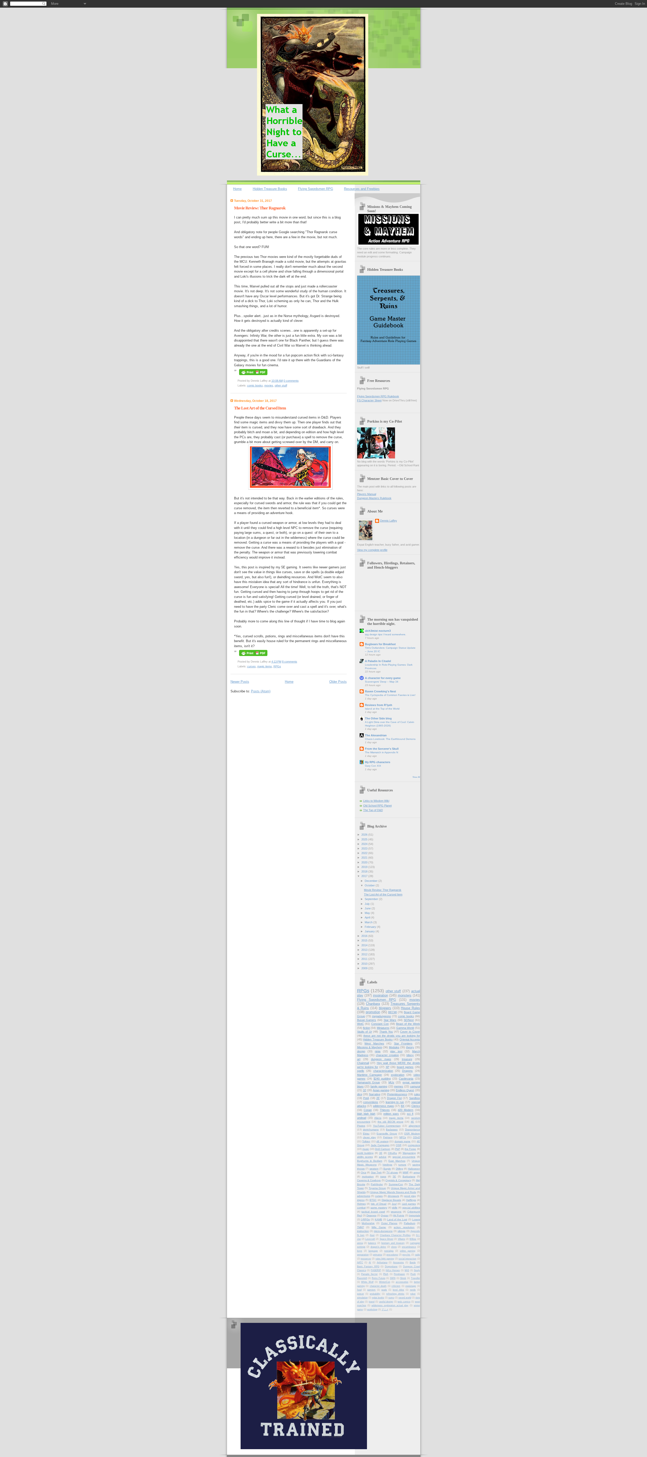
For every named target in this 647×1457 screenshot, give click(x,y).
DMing (399, 1168)
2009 (364, 968)
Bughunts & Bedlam (369, 1160)
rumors (402, 1164)
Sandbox (414, 1098)
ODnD (416, 1137)
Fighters (387, 1137)
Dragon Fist (394, 1098)
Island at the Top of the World (382, 708)
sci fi (410, 1113)
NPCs (402, 1137)
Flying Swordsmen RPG (315, 189)
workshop (372, 1309)
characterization (383, 1070)
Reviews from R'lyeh (378, 705)
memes (398, 1086)
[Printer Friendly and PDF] (253, 375)
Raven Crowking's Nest (380, 691)
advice (382, 1156)
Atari (372, 1235)
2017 (364, 876)
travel (372, 1301)
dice (359, 1094)
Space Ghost (386, 1239)
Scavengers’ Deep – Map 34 (381, 681)
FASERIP (376, 1270)
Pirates (361, 1125)
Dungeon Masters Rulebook (374, 498)
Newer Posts (239, 682)
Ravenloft (362, 1278)
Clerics (415, 1105)
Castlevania (406, 1078)
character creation (387, 1055)
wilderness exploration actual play (390, 1305)
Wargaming (409, 1153)
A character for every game (383, 677)
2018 (364, 871)
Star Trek (376, 1172)
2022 (364, 853)
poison (360, 1294)
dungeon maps (381, 1059)
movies (268, 385)
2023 (364, 848)
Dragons (407, 1070)
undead (361, 1117)
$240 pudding (382, 1078)
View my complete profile (372, 549)
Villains (401, 1239)
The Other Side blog (378, 718)
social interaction (407, 1258)
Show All (416, 777)
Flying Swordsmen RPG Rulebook (378, 396)
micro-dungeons (383, 1231)
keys (359, 1251)
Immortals (414, 1215)
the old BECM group (390, 1121)
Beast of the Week (408, 1023)
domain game (403, 1141)
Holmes (361, 1203)
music (365, 1149)
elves (394, 1247)
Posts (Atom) (260, 691)
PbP (397, 1149)
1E (364, 1090)
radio (417, 1254)
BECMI (392, 1012)
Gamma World (405, 1027)
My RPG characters (377, 762)
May (368, 912)
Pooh (413, 1274)
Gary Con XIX (373, 765)
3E (380, 1153)
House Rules (410, 1008)
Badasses (392, 1129)
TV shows (392, 1172)
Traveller (415, 1278)
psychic (406, 1254)
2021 (364, 857)
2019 (364, 866)
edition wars (391, 1113)
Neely (417, 1270)
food (359, 1290)
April (368, 917)
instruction (363, 1231)
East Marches (396, 1160)
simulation (362, 1297)
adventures (363, 1196)
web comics (404, 1301)
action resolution (404, 1227)
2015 (364, 940)
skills (394, 1207)
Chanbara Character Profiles (395, 1235)
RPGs (277, 666)
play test (396, 1051)
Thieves (385, 1109)
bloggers (385, 1008)
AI (370, 1262)
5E (394, 1176)
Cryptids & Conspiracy (398, 1180)
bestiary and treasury (393, 1243)
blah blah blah (366, 1113)
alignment (414, 1125)
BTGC (373, 1200)
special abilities (411, 1207)
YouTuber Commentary (387, 1125)
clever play (369, 1137)
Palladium (409, 1223)
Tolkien (366, 1141)
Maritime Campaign (369, 1074)
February (371, 926)
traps (383, 1176)
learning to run (395, 1102)
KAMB (378, 1219)
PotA (366, 1098)
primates (377, 1254)
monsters (404, 995)
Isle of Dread (378, 1203)
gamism (371, 1290)
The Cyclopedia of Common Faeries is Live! (390, 695)
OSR (398, 1145)
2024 (364, 843)
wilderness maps (383, 1105)
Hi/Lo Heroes (393, 1270)
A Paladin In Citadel (378, 661)
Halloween (414, 1168)
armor (416, 1172)
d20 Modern (405, 1109)
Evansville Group (387, 1133)
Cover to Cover (410, 1031)
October (370, 885)
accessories (402, 1282)
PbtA (385, 1274)
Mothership (368, 1223)
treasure (407, 1059)
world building (365, 1153)
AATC (360, 1262)
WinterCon (384, 1282)
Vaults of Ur (364, 1031)
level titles (398, 1290)
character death (378, 1286)
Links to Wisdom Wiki (376, 800)
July (368, 903)
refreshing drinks (395, 1294)
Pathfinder (377, 1184)
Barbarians (409, 1176)
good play (410, 1196)
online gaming (407, 1251)
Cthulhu (392, 1153)
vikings (401, 1231)
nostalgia (389, 1251)
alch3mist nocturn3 (378, 630)
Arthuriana (382, 1262)
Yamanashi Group (368, 1082)
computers (414, 1145)
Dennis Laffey (388, 520)
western (374, 1168)
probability (375, 1294)
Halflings (411, 1200)
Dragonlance (412, 1129)
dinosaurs (393, 1196)
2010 (364, 963)
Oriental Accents (410, 1039)
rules (417, 1094)
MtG (407, 1270)
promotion (373, 1012)
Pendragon (399, 1274)
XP (387, 1067)
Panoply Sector (369, 1274)
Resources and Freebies (362, 189)
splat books (378, 1297)
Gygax (384, 1215)
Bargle (387, 1168)
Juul (394, 1203)
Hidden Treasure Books (270, 189)
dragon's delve (378, 1247)
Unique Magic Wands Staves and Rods (393, 1192)
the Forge (410, 1149)
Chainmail (363, 1062)
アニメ (385, 1309)
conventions (370, 1102)
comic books (255, 385)
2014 (364, 945)
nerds (413, 1290)
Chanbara (373, 1004)
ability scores (365, 1156)
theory (410, 1047)
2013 (364, 949)
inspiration (380, 995)
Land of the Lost (397, 1219)
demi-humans (371, 1129)
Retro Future (378, 1278)
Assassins (398, 1262)
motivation (368, 1176)
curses (251, 666)
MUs (391, 1082)
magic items (264, 666)
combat (361, 1207)
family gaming (379, 1086)
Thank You (386, 1031)
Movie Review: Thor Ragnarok (259, 208)
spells (360, 1070)
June (368, 908)
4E (412, 1121)
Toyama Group (377, 1188)
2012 (364, 954)
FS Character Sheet (369, 400)
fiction (366, 1027)
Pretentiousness (397, 1094)
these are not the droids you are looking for (391, 1035)
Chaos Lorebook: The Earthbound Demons (390, 739)
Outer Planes (389, 1223)
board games (405, 1067)
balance (372, 1243)
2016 (364, 935)
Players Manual (366, 494)
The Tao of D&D (373, 810)
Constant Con (380, 1023)
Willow (412, 1239)
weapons (396, 1211)
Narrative (374, 1094)
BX (402, 1105)
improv (361, 1200)
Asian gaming (381, 1090)
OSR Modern (412, 1133)
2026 (364, 834)
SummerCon (396, 1184)
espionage (410, 1286)
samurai (415, 1086)
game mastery (379, 1207)
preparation (363, 1254)
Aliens (377, 1117)
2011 (364, 958)
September (372, 899)
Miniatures (383, 1027)
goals (384, 1290)
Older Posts (338, 682)
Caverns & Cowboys (369, 1180)
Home (237, 189)
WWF (406, 1172)
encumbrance (409, 1247)
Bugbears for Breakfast (380, 644)
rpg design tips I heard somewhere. (385, 634)
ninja (377, 1051)
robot (412, 1294)
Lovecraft (370, 1239)
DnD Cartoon (382, 1149)
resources (366, 1258)
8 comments (289, 661)
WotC (360, 1023)
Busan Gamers (366, 1020)
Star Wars (390, 1020)
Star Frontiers (403, 1043)
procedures (392, 1254)
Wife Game (379, 1227)
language (373, 1251)
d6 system (382, 1141)
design (361, 1051)
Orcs (363, 1172)
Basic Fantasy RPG (368, 1266)
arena (360, 1243)
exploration (397, 1074)
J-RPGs (365, 1219)
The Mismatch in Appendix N (381, 752)
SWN (393, 1278)
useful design (386, 1301)
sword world (405, 1297)
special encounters (403, 1156)
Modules (394, 1047)
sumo (391, 1297)
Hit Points (398, 1215)
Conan (368, 1109)
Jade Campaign (380, 1145)
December (371, 880)
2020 (364, 862)
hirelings (387, 1164)
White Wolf (367, 1282)
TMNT (360, 1227)
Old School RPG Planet (377, 805)
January (370, 931)
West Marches (374, 1043)
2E (378, 1098)
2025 (364, 839)
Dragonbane (391, 1266)
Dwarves (371, 1215)
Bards (413, 1262)
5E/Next (409, 1020)
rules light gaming (385, 1258)
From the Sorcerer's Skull (382, 748)
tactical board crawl (373, 1211)
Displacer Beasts (391, 1200)
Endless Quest (405, 1090)
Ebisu (366, 1133)
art (358, 1059)
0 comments (291, 380)
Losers (416, 1219)
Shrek (403, 1278)
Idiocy (410, 1055)
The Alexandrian (376, 735)
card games (409, 1203)
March (369, 922)
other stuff (281, 385)
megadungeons (381, 1016)
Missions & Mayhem (369, 1047)
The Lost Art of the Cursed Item (260, 408)
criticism (395, 1286)
